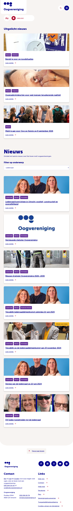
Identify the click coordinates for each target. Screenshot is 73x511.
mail (10, 479)
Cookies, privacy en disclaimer (48, 506)
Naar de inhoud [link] (42, 8)
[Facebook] (41, 463)
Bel (5, 479)
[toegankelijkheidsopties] (7, 18)
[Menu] (66, 8)
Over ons (41, 479)
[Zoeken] (60, 8)
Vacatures (41, 490)
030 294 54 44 (9, 485)
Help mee (41, 486)
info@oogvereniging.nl (27, 498)
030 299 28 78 (24, 495)
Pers (39, 494)
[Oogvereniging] (11, 464)
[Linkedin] (47, 463)
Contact (41, 483)
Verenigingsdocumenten (47, 498)
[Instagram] (53, 463)
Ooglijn (16, 479)
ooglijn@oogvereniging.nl (13, 488)
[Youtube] (60, 463)
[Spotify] (66, 463)
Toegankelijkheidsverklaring (48, 502)
